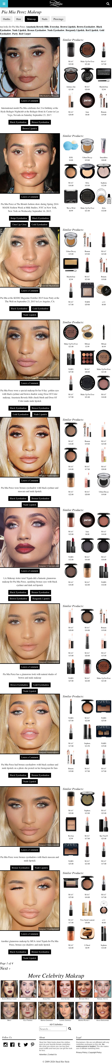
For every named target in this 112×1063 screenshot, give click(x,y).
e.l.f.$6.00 (104, 303)
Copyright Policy (95, 1052)
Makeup (31, 19)
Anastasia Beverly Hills (37, 26)
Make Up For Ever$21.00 (87, 62)
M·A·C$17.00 (103, 62)
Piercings (58, 19)
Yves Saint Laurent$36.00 (87, 921)
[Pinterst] (32, 1047)
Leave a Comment (29, 101)
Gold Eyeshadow (40, 224)
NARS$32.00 (70, 558)
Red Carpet (25, 33)
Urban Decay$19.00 (87, 158)
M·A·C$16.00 (71, 184)
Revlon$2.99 (71, 837)
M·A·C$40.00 (87, 370)
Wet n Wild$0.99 (71, 209)
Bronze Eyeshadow (36, 30)
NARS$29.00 (87, 303)
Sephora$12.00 (104, 184)
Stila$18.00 (87, 184)
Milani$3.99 (87, 345)
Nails (44, 19)
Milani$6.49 (103, 345)
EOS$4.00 (71, 158)
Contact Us (52, 1055)
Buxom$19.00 (103, 113)
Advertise (43, 1055)
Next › (5, 968)
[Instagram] (5, 1047)
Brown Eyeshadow (86, 26)
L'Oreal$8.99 (87, 946)
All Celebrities (56, 1024)
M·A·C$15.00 (71, 654)
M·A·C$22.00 (71, 62)
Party (15, 33)
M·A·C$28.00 (103, 467)
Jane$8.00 (87, 113)
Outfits (6, 19)
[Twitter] (25, 1047)
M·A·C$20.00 (87, 88)
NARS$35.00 (103, 744)
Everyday (54, 26)
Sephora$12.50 (87, 744)
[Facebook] (12, 1047)
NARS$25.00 (103, 719)
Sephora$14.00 (104, 946)
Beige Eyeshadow (18, 218)
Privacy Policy (81, 1052)
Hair (18, 19)
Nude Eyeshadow (55, 30)
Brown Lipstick (68, 26)
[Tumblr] (19, 1047)
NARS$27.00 (70, 370)
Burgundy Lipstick (75, 30)
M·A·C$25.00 (71, 895)
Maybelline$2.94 (103, 88)
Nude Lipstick (19, 30)
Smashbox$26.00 (103, 158)
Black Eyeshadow (18, 122)
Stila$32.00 (103, 209)
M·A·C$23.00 (103, 252)
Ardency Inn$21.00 (70, 88)
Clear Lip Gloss (19, 224)
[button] (4, 3)
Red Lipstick (92, 30)
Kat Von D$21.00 (104, 837)
